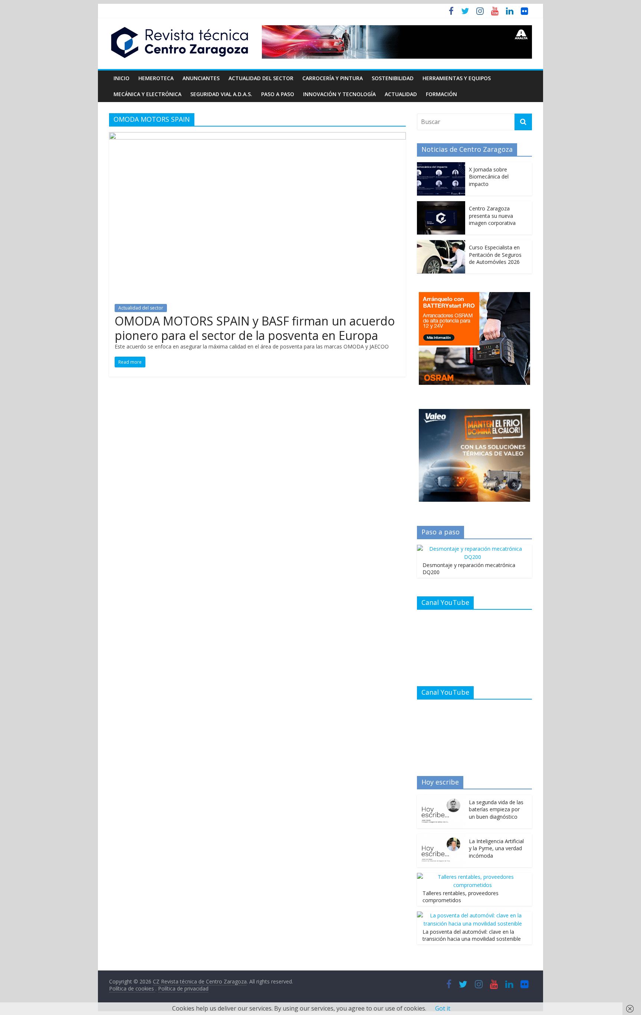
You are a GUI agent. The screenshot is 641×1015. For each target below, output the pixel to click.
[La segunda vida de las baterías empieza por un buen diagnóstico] (441, 798)
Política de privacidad (183, 988)
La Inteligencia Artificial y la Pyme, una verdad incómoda (496, 848)
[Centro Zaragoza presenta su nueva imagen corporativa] (441, 205)
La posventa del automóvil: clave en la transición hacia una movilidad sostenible (472, 935)
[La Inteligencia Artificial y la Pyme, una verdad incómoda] (441, 837)
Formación (441, 94)
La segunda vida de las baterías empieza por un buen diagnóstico (496, 809)
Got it (442, 1008)
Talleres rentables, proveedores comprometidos (461, 897)
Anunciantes (201, 78)
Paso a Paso (277, 94)
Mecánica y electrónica (147, 94)
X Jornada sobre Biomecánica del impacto (489, 176)
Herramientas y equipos (457, 78)
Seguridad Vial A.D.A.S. (221, 94)
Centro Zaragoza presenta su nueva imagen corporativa (492, 215)
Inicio (121, 78)
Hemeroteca (156, 78)
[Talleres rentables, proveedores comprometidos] (472, 876)
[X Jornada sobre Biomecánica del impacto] (441, 166)
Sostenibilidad (393, 78)
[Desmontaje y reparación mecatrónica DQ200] (472, 548)
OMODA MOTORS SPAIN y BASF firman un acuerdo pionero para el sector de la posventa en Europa (255, 328)
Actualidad (401, 94)
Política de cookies (132, 988)
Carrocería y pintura (332, 78)
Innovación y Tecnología (339, 94)
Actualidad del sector (261, 78)
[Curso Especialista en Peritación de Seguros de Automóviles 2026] (441, 244)
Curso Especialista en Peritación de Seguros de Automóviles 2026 (495, 254)
